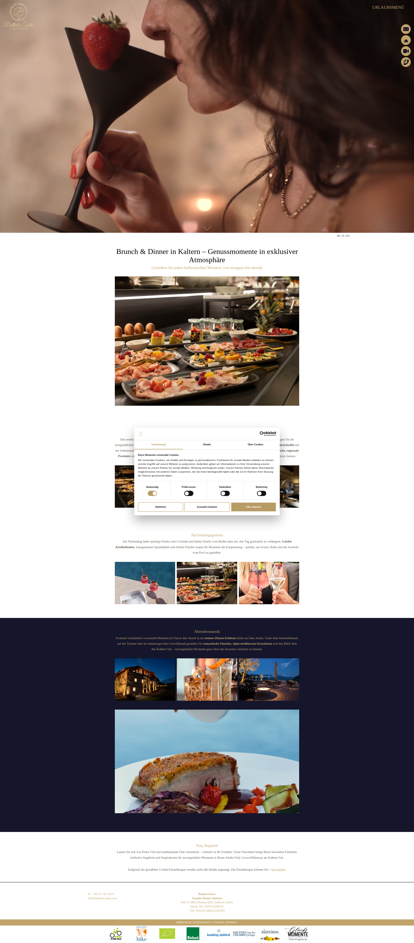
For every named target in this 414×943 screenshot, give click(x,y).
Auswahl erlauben (207, 506)
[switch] (188, 493)
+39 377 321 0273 (103, 894)
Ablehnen (160, 506)
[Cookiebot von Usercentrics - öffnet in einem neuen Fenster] (262, 433)
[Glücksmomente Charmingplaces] (297, 934)
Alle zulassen (253, 506)
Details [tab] (207, 444)
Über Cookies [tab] (255, 444)
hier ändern (278, 869)
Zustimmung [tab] (158, 444)
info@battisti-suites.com (102, 898)
